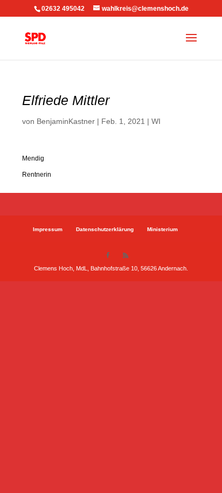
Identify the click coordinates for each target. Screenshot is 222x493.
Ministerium (162, 229)
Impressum (48, 229)
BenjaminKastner (66, 121)
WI (156, 121)
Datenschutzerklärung (105, 229)
